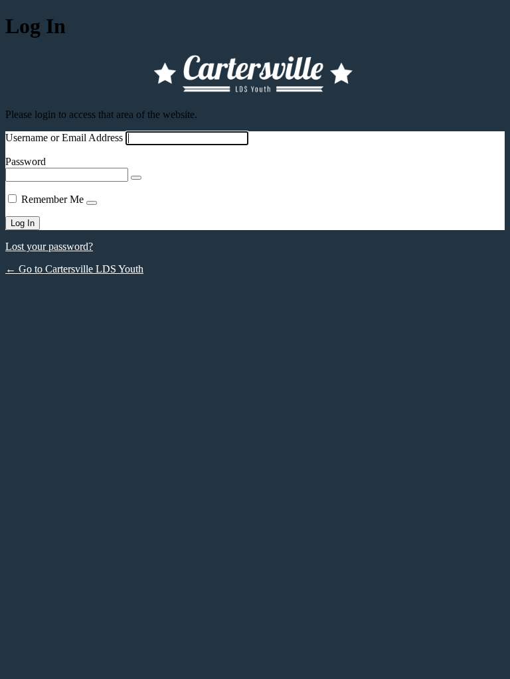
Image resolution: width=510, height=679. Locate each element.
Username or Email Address (64, 137)
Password (25, 161)
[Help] (91, 203)
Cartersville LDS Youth (255, 74)
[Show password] (136, 178)
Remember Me (52, 199)
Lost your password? (49, 246)
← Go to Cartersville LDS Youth (74, 269)
